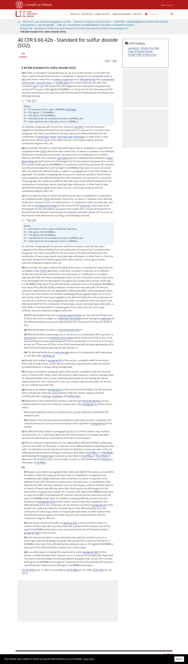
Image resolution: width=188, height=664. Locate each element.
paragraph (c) (90, 404)
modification (62, 82)
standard (79, 126)
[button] (172, 14)
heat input (71, 109)
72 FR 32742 (28, 569)
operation (106, 318)
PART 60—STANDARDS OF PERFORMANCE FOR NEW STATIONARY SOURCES (95, 25)
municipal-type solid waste (71, 136)
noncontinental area (68, 329)
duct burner (30, 337)
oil (41, 86)
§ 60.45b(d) (107, 452)
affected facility (88, 79)
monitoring (46, 455)
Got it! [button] (179, 659)
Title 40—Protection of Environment (92, 21)
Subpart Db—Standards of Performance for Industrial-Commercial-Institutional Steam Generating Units (74, 28)
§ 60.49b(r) (40, 462)
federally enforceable (70, 318)
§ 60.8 (43, 151)
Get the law (86, 14)
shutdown (57, 396)
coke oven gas (62, 352)
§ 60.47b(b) (101, 455)
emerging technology (46, 205)
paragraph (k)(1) (32, 532)
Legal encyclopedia (121, 14)
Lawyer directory (102, 14)
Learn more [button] (88, 659)
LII (19, 21)
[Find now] (171, 14)
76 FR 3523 (97, 569)
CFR (23, 53)
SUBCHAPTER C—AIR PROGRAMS (37, 25)
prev (107, 60)
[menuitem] (74, 14)
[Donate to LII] (146, 14)
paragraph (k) (99, 504)
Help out (137, 14)
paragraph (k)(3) (47, 501)
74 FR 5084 (71, 569)
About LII (74, 14)
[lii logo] (26, 13)
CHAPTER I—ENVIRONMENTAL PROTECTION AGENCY (141, 21)
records (106, 459)
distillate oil (48, 355)
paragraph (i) (55, 389)
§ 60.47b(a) (86, 455)
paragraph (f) (55, 360)
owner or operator (64, 79)
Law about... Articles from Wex (143, 48)
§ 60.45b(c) (92, 452)
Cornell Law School (37, 4)
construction (28, 82)
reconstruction (44, 82)
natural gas (43, 136)
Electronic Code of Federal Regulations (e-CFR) (47, 21)
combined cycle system (61, 337)
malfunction (74, 396)
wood (53, 136)
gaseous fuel (70, 522)
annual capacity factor (70, 315)
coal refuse (62, 157)
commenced (107, 79)
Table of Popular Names (140, 51)
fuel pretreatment (91, 400)
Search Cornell (166, 5)
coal (35, 86)
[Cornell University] (19, 4)
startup (47, 396)
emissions (85, 205)
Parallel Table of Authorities (142, 54)
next (114, 60)
